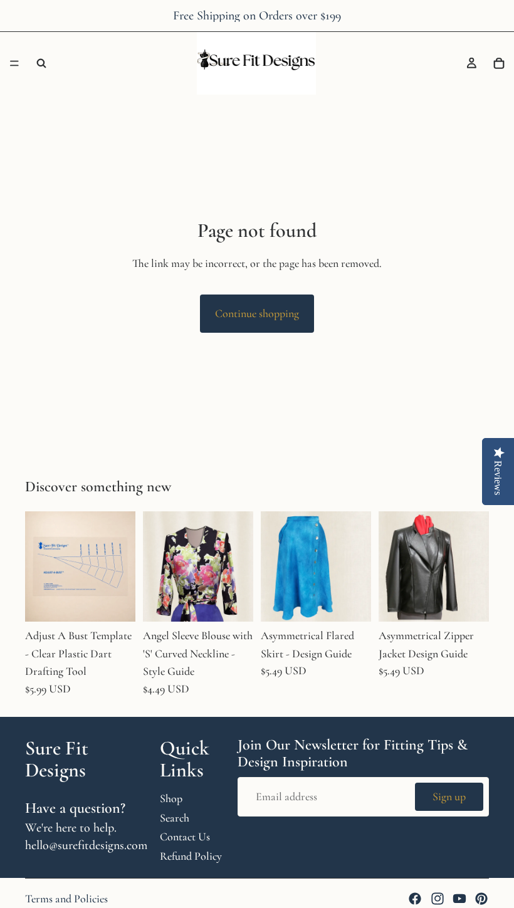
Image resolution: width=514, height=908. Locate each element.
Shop (171, 798)
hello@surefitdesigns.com (86, 844)
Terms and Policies (66, 898)
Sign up (449, 796)
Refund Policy (191, 856)
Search (174, 817)
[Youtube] (459, 898)
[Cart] (499, 63)
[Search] (41, 63)
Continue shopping (257, 313)
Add (126, 602)
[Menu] (14, 63)
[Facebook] (414, 898)
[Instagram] (437, 898)
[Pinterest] (481, 898)
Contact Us (185, 836)
